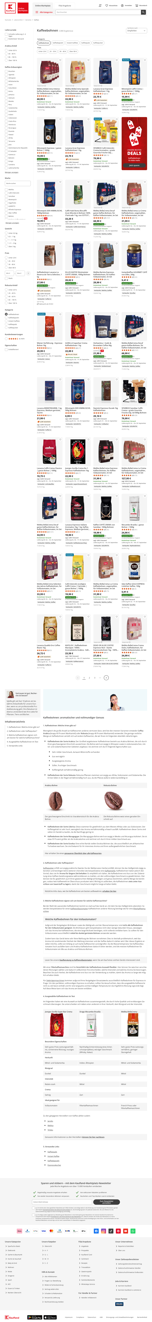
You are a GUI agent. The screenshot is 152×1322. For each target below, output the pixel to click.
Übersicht (48, 1246)
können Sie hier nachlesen (93, 1137)
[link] (64, 5)
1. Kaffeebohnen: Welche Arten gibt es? (23, 727)
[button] (44, 43)
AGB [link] (101, 1317)
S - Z (46, 1263)
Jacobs (50, 1121)
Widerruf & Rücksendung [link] (54, 1285)
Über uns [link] (121, 1250)
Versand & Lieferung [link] (52, 1298)
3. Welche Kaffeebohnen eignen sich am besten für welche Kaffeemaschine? (23, 736)
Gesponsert (40, 85)
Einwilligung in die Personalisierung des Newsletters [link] (66, 1216)
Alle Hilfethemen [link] (51, 1276)
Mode (10, 1271)
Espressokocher (54, 1165)
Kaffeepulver (48, 868)
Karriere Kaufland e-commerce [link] (129, 1290)
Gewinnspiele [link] (86, 1271)
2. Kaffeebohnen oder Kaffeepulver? (22, 731)
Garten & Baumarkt (15, 1255)
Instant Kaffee (53, 1156)
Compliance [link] (80, 1317)
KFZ (9, 1284)
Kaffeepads (52, 1152)
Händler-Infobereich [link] (88, 1298)
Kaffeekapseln (53, 1161)
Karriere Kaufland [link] (124, 1286)
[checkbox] (17, 35)
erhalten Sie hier (109, 891)
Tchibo (50, 1130)
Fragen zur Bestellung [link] (53, 1281)
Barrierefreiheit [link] (142, 1317)
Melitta (50, 1125)
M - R (47, 1259)
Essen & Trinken (14, 1288)
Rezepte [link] (84, 1263)
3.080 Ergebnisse (66, 31)
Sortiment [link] (85, 1259)
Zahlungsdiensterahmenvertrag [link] (130, 1264)
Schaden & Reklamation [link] (53, 1293)
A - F (46, 1250)
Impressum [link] (69, 1317)
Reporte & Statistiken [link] (126, 1246)
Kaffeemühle (110, 871)
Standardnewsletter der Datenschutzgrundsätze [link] (56, 1210)
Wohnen (11, 1267)
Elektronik (11, 1250)
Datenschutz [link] (92, 1317)
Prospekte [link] (85, 1250)
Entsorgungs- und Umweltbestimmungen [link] (120, 1317)
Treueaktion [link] (85, 1267)
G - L (46, 1255)
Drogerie (11, 1276)
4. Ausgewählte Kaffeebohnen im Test (22, 742)
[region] (19, 190)
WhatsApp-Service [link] (88, 1284)
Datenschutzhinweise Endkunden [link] (130, 1272)
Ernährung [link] (85, 1276)
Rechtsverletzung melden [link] (54, 1302)
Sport (10, 1280)
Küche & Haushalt (14, 1259)
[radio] (17, 50)
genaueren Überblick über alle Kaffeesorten (83, 853)
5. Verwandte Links (15, 746)
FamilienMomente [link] (88, 1280)
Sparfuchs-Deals (14, 1246)
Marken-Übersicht (14, 1293)
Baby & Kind (12, 1263)
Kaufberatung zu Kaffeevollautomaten (76, 960)
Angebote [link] (84, 1246)
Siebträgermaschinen (55, 980)
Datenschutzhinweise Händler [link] (129, 1268)
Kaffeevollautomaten (79, 908)
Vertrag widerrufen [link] (52, 1289)
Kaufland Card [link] (86, 1255)
